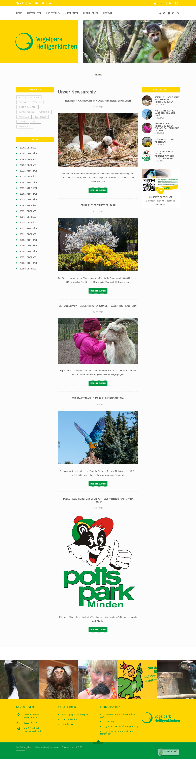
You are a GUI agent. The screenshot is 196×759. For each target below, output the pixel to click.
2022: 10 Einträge (28, 170)
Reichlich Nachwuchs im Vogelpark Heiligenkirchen (98, 100)
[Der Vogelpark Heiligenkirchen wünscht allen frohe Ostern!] (147, 127)
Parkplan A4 (67, 724)
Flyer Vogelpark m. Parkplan (75, 714)
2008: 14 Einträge (28, 251)
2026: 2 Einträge (28, 147)
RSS (79, 747)
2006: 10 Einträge (28, 263)
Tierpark (23, 102)
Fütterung (44, 112)
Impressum (55, 747)
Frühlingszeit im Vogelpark (98, 205)
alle (21, 97)
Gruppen (23, 121)
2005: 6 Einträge (28, 268)
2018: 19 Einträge (28, 193)
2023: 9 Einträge (28, 165)
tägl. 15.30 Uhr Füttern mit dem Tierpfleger (116, 732)
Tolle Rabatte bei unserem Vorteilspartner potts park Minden (98, 500)
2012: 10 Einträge (28, 228)
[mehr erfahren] (12, 663)
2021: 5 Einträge (28, 176)
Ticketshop (109, 721)
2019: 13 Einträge (28, 188)
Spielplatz (24, 117)
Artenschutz (25, 126)
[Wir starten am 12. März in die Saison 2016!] (147, 113)
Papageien (36, 102)
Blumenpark (33, 97)
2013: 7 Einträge (28, 222)
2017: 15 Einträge (28, 199)
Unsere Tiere (71, 13)
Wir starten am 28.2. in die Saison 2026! (117, 715)
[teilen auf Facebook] (27, 663)
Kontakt (107, 13)
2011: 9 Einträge (28, 234)
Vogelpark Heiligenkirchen (36, 747)
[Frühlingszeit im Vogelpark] (147, 141)
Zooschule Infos (69, 719)
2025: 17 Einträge (28, 153)
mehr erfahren (98, 190)
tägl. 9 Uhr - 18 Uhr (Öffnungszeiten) (121, 726)
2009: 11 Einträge (28, 245)
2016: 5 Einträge (28, 205)
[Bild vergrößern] (19, 663)
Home (19, 13)
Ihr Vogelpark (34, 13)
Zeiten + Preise (90, 13)
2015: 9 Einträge (28, 211)
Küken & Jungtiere (27, 107)
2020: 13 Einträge (28, 182)
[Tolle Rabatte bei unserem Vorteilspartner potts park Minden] (147, 155)
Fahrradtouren (26, 112)
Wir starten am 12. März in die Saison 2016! (98, 398)
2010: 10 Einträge (28, 240)
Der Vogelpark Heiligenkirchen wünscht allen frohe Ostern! (98, 306)
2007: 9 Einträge (28, 257)
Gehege (35, 121)
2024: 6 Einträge (28, 159)
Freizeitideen (53, 13)
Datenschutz (68, 747)
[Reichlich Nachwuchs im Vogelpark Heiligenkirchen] (147, 100)
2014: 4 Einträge (28, 216)
